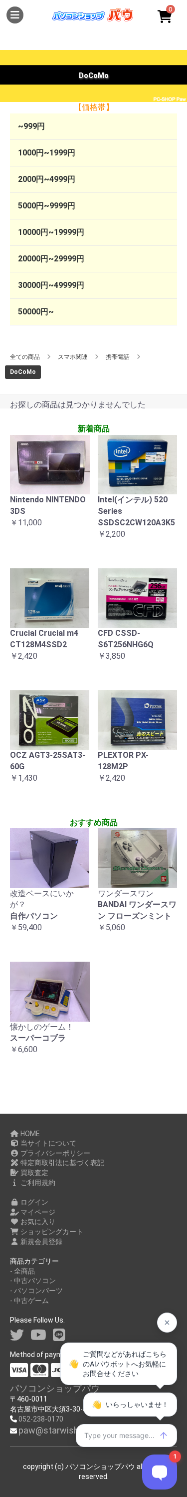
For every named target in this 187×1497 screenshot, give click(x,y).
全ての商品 (25, 356)
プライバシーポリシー (54, 1153)
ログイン (33, 1202)
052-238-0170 (40, 1419)
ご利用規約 (37, 1183)
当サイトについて (47, 1143)
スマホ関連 (73, 356)
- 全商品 (22, 1271)
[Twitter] (17, 1335)
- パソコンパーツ (36, 1291)
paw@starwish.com (58, 1430)
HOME (29, 1134)
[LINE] (59, 1335)
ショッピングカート (51, 1232)
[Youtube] (38, 1335)
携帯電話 (118, 356)
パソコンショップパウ (55, 1388)
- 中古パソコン (33, 1281)
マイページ (37, 1212)
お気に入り (37, 1222)
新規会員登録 (40, 1242)
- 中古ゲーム (29, 1301)
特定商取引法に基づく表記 (61, 1163)
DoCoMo (23, 371)
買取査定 (33, 1173)
